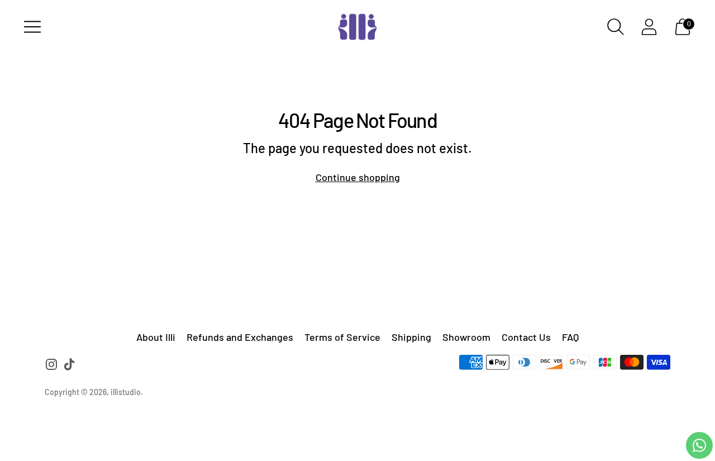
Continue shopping (358, 177)
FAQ (570, 337)
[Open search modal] (615, 26)
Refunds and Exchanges (240, 337)
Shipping (411, 337)
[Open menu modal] (32, 26)
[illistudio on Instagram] (51, 366)
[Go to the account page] (649, 26)
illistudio (126, 392)
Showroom (466, 337)
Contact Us (526, 337)
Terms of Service (342, 337)
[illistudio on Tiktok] (69, 366)
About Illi (155, 337)
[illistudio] (357, 27)
